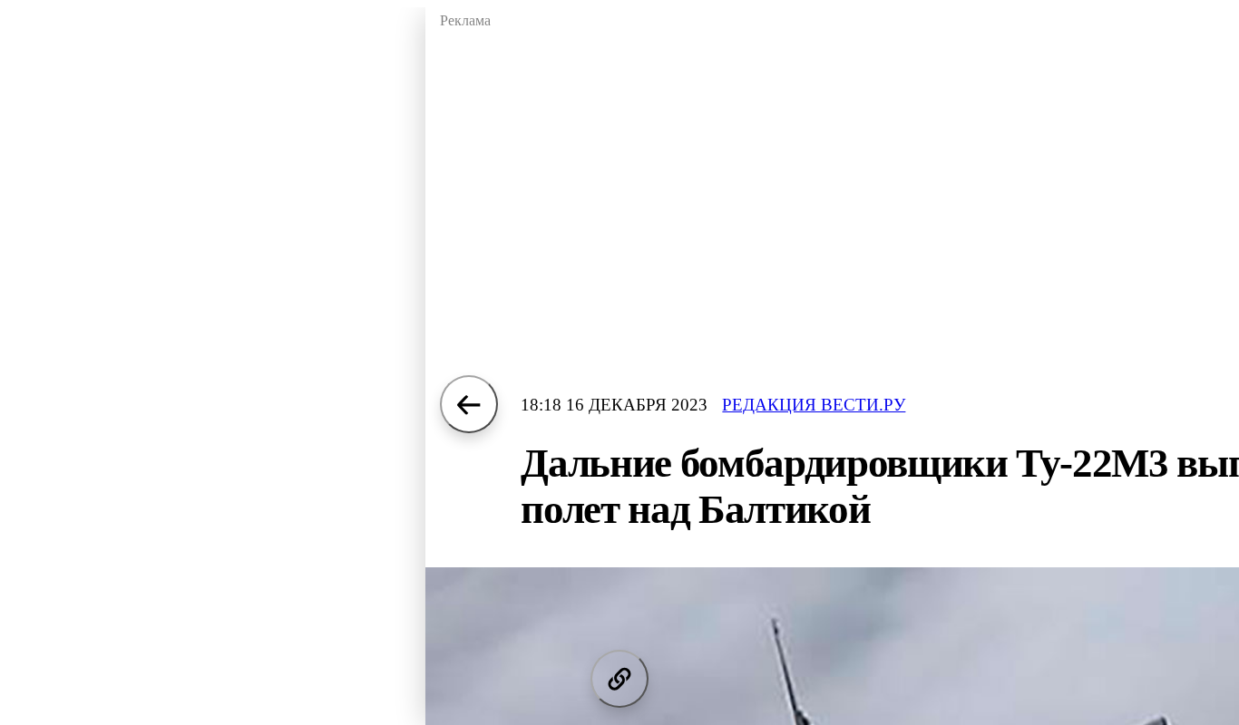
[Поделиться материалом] (619, 679)
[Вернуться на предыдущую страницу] (469, 404)
